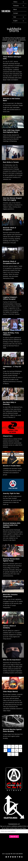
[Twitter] (10, 857)
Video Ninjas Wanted (10, 691)
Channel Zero (7, 436)
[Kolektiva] (6, 857)
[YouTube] (19, 857)
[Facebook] (15, 857)
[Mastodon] (8, 857)
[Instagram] (13, 857)
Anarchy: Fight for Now (11, 493)
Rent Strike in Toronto (11, 162)
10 (9, 754)
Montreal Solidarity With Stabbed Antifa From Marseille (11, 525)
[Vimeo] (17, 857)
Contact (15, 13)
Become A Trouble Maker (12, 466)
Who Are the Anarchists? (12, 660)
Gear (14, 17)
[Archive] (22, 857)
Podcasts (16, 5)
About (15, 9)
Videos (15, 2)
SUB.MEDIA (5, 11)
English (15, 20)
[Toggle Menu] (23, 2)
